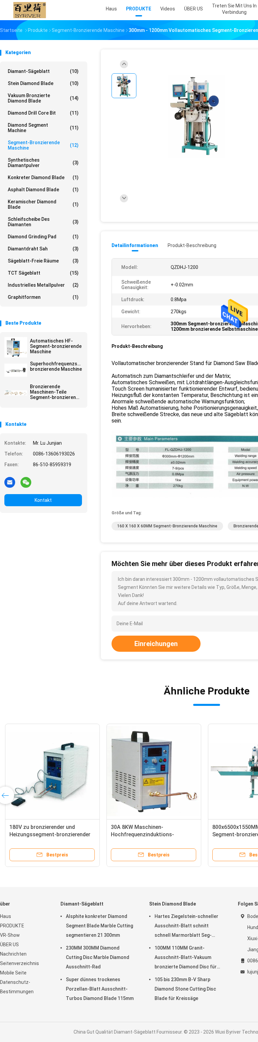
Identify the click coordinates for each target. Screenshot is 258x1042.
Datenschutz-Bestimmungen (17, 986)
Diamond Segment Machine (43, 127)
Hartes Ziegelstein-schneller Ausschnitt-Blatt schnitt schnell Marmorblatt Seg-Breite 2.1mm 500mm (186, 927)
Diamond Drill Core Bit (43, 113)
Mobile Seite (13, 972)
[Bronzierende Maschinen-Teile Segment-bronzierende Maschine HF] (15, 393)
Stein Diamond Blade (43, 83)
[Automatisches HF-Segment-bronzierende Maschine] (15, 347)
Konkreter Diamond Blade (43, 177)
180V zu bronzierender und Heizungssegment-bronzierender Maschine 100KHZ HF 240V (49, 834)
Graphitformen (43, 297)
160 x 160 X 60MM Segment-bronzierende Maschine (167, 526)
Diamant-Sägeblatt (43, 71)
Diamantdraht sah (43, 248)
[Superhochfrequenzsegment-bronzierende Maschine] (15, 370)
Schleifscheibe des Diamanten (43, 221)
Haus (5, 916)
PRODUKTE (12, 925)
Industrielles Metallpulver (43, 285)
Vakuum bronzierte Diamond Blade (43, 98)
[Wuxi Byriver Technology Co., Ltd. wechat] (25, 482)
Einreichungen (156, 644)
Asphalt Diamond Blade (43, 189)
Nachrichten (13, 954)
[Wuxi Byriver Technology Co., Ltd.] (29, 10)
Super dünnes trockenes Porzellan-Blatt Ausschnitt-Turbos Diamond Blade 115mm (100, 989)
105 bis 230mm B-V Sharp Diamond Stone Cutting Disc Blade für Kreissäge (185, 989)
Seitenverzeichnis (19, 963)
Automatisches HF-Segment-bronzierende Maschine (56, 346)
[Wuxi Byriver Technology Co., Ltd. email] (9, 482)
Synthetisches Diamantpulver (43, 162)
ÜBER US (9, 944)
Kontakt (43, 500)
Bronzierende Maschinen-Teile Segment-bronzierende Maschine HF (56, 392)
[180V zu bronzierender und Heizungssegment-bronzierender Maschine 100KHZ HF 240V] (52, 771)
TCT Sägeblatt (43, 273)
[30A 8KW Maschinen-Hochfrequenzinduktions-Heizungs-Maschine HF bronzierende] (154, 771)
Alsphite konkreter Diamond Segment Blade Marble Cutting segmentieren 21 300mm (99, 926)
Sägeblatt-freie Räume (43, 261)
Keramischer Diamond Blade (43, 204)
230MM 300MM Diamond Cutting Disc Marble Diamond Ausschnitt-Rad (97, 957)
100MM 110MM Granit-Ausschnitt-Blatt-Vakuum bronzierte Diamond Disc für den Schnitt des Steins (186, 958)
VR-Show (10, 935)
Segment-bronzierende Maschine (43, 145)
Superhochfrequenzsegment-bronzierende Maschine (56, 366)
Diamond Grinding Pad (43, 236)
